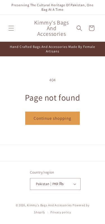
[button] (11, 28)
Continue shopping (52, 118)
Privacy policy (60, 212)
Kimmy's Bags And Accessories (49, 205)
